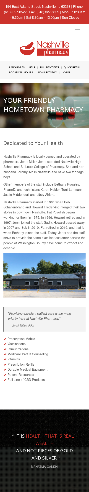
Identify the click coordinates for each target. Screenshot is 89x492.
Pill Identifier (49, 67)
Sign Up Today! (47, 72)
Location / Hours (21, 72)
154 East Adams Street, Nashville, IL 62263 (37, 6)
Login (66, 72)
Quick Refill (72, 67)
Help (32, 67)
